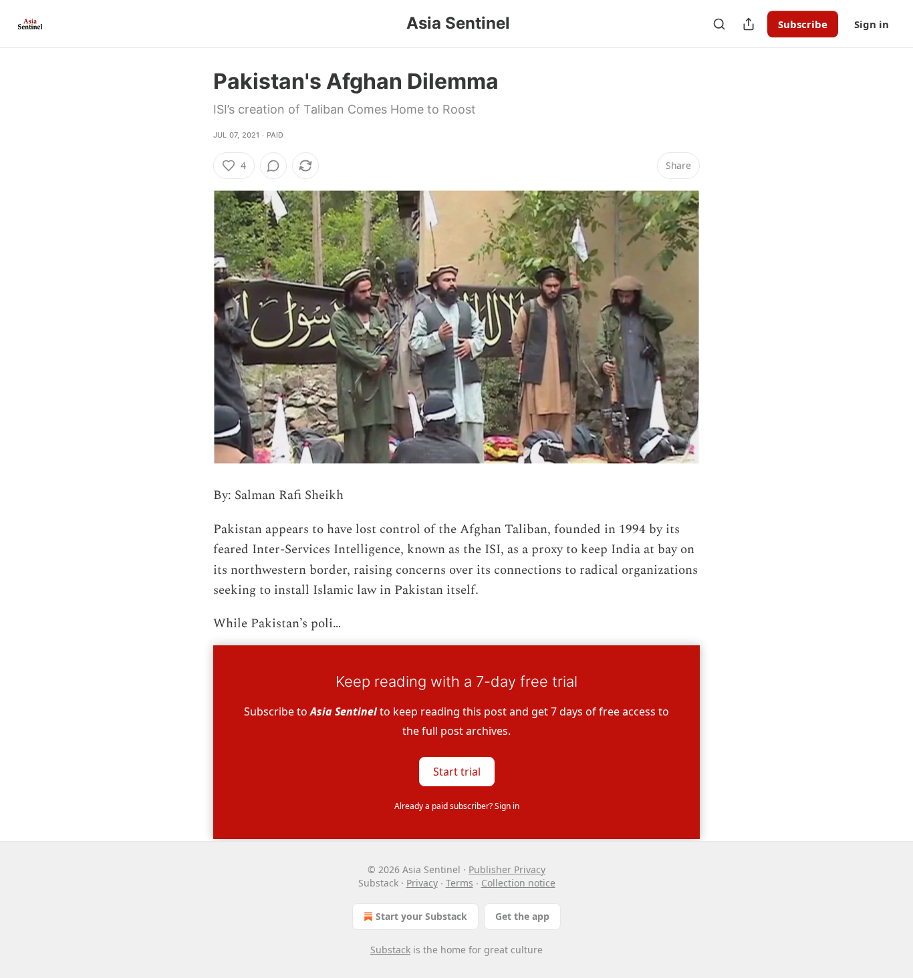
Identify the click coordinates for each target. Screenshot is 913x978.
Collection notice (518, 882)
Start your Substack (421, 916)
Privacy (422, 882)
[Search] (719, 24)
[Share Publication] (748, 24)
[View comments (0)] (273, 165)
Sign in (871, 24)
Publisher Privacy (507, 869)
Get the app (522, 916)
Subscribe (802, 24)
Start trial (457, 771)
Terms (459, 882)
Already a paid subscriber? (456, 806)
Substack (390, 949)
